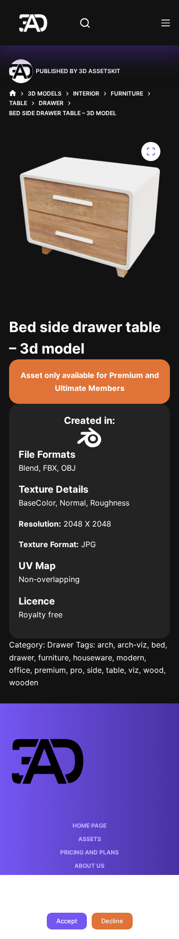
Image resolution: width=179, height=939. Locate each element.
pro (76, 670)
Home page (89, 825)
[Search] (85, 23)
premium (50, 670)
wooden (23, 682)
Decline (112, 921)
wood (153, 670)
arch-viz (132, 644)
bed (158, 644)
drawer (21, 657)
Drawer (60, 644)
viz (133, 670)
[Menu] (165, 23)
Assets (89, 838)
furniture (53, 657)
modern (130, 657)
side (94, 670)
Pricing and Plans (89, 852)
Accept (66, 921)
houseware (92, 657)
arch (105, 644)
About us (89, 865)
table (115, 670)
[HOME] (12, 93)
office (19, 670)
